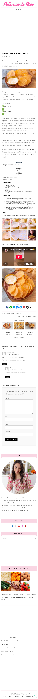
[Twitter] (20, 307)
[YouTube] (19, 526)
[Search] (35, 539)
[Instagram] (22, 526)
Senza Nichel (7, 109)
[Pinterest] (24, 307)
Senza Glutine (8, 111)
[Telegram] (14, 307)
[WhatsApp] (10, 307)
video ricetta (15, 244)
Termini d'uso (30, 696)
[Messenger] (17, 307)
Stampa (19, 162)
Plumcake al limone (7, 651)
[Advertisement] (19, 32)
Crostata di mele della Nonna (24, 316)
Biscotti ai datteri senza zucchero (10, 641)
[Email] (27, 307)
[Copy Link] (30, 307)
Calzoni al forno (5, 644)
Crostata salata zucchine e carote (10, 655)
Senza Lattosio (8, 106)
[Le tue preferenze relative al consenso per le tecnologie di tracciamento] (35, 696)
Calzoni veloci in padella (12, 313)
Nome (7, 417)
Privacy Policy (8, 696)
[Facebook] (7, 307)
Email (7, 424)
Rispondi (4, 364)
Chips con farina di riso (15, 53)
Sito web (7, 432)
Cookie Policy (19, 696)
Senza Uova (7, 114)
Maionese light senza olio (8, 648)
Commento (8, 398)
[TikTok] (15, 526)
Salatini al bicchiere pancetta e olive (19, 334)
